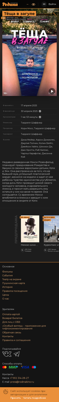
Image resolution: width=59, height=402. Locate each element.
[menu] (25, 4)
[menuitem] (27, 4)
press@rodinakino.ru (22, 382)
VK (6, 354)
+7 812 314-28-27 (19, 378)
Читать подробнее (34, 398)
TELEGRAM (17, 354)
